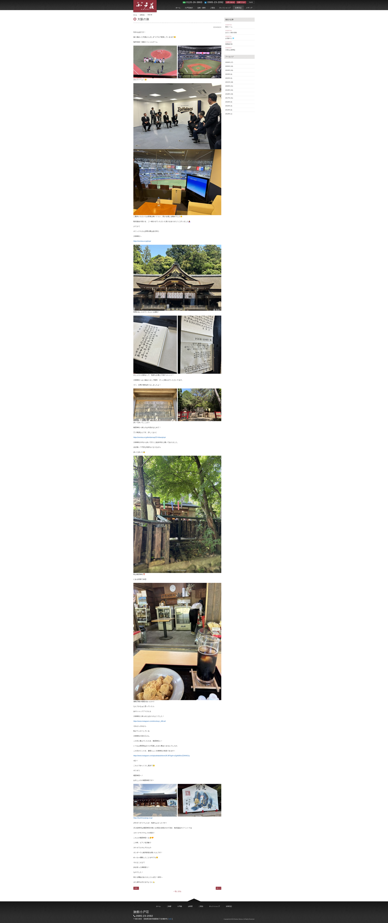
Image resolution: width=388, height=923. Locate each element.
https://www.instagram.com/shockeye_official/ (149, 721)
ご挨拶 (169, 906)
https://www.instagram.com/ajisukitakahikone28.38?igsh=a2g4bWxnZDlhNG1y (161, 756)
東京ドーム (228, 26)
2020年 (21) (229, 86)
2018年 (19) (229, 94)
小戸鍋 (179, 906)
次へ (218, 888)
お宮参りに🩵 (229, 37)
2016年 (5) (228, 102)
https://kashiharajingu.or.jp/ (142, 818)
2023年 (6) (228, 74)
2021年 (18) (229, 82)
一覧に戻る (177, 891)
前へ (136, 888)
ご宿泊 (212, 8)
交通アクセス (241, 2)
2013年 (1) (228, 114)
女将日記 (238, 8)
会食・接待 (201, 8)
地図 (170, 919)
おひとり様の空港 (231, 31)
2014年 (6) (228, 110)
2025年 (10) (229, 66)
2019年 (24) (229, 90)
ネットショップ (225, 8)
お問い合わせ (230, 2)
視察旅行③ (228, 43)
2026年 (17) (229, 62)
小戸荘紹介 (189, 8)
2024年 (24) (229, 70)
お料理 (190, 906)
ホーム (178, 8)
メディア (249, 8)
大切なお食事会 (230, 49)
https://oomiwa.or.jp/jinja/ (142, 241)
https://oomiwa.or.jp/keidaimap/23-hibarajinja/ (149, 437)
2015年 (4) (228, 106)
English (251, 2)
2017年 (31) (229, 98)
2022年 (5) (228, 78)
